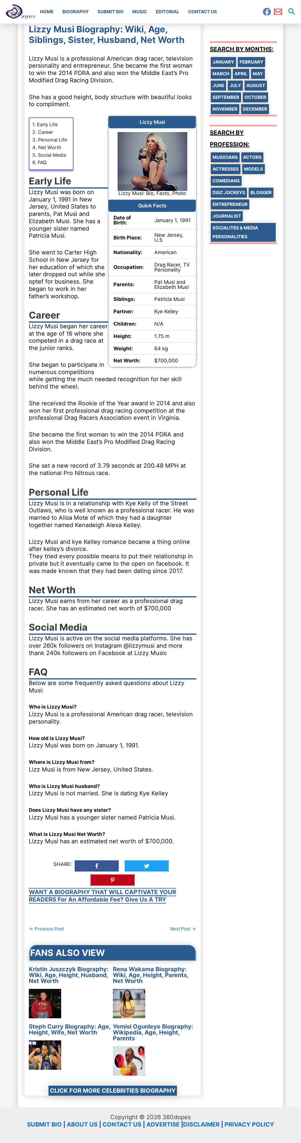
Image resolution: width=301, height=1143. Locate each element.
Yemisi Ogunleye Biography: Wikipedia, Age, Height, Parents (153, 1032)
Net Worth (49, 147)
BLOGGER (261, 192)
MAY (258, 73)
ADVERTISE (163, 1124)
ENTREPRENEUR (230, 204)
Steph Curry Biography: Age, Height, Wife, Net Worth (70, 1029)
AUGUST (255, 85)
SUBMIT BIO (44, 1124)
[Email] (278, 12)
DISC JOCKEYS (229, 192)
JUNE (218, 85)
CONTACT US (122, 1124)
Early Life (47, 124)
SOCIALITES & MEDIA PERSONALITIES (235, 232)
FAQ (42, 162)
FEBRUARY (251, 62)
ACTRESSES (226, 169)
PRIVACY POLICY (249, 1124)
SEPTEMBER (226, 97)
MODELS (253, 169)
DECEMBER (255, 109)
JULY (235, 85)
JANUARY (223, 62)
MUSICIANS (225, 157)
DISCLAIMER (201, 1124)
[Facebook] (267, 12)
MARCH (221, 73)
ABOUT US (82, 1124)
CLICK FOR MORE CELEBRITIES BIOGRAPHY (112, 1090)
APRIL (241, 73)
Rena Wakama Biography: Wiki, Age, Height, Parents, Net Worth (150, 975)
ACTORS (252, 157)
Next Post (183, 929)
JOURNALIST (227, 216)
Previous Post (46, 929)
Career (45, 132)
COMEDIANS (226, 181)
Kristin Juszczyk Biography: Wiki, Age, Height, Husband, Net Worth (68, 975)
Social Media (52, 155)
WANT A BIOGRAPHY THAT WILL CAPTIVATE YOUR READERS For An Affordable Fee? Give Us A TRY (102, 896)
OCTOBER (255, 97)
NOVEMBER (225, 109)
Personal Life (52, 140)
